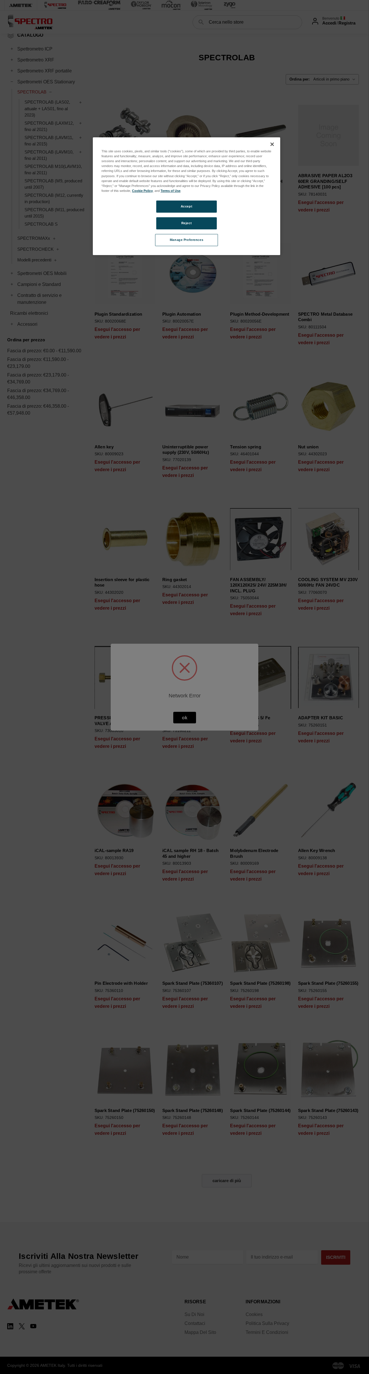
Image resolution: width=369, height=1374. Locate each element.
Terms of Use (170, 190)
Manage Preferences (186, 240)
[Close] (272, 144)
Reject (186, 223)
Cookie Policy (142, 190)
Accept (186, 206)
